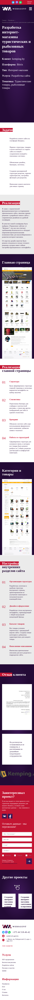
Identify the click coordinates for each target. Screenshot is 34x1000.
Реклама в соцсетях (8, 968)
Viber (30, 855)
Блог (3, 986)
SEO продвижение (8, 959)
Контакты (5, 995)
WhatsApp (8, 855)
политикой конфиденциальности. (9, 863)
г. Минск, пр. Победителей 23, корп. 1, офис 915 (19, 940)
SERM (4, 971)
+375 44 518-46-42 (21, 932)
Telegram (19, 855)
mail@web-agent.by (12, 936)
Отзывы (4, 992)
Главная (4, 20)
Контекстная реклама (9, 962)
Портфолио (11, 20)
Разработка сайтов (8, 965)
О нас (4, 989)
